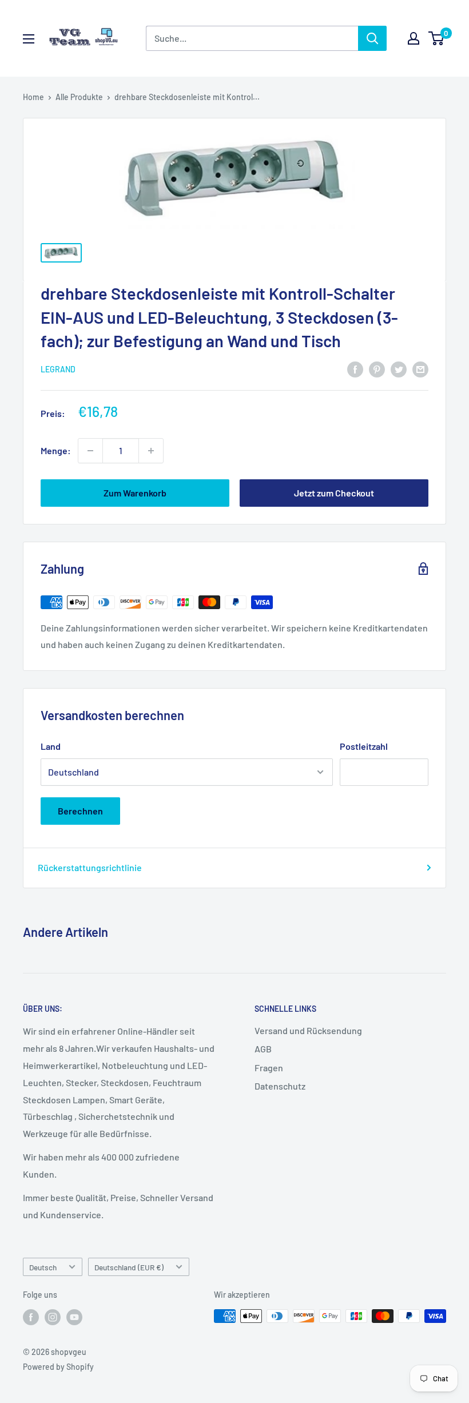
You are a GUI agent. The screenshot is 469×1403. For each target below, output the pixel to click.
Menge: (56, 450)
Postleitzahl (364, 746)
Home (33, 97)
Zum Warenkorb (135, 492)
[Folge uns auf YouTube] (74, 1317)
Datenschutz (280, 1085)
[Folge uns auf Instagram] (53, 1317)
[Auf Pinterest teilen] (377, 368)
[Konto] (413, 38)
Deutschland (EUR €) (129, 1267)
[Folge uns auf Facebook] (31, 1317)
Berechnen (80, 810)
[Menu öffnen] (28, 38)
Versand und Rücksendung (308, 1030)
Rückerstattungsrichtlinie (90, 867)
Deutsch (43, 1267)
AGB (263, 1048)
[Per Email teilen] (420, 368)
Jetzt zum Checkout (334, 492)
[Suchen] (372, 38)
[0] (437, 38)
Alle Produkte (79, 97)
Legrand (58, 369)
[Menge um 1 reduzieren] (90, 451)
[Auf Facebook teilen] (355, 368)
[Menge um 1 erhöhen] (151, 451)
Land (51, 746)
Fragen (269, 1067)
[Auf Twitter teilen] (399, 368)
